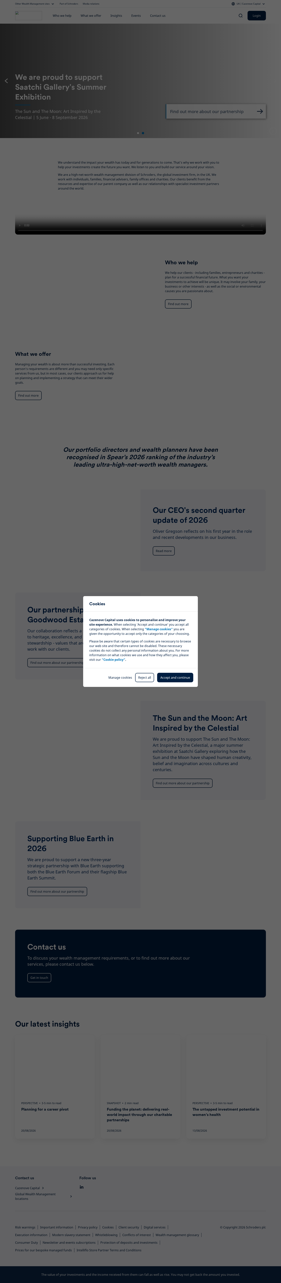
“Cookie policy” (113, 660)
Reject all (144, 677)
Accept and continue (175, 677)
